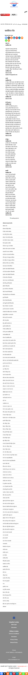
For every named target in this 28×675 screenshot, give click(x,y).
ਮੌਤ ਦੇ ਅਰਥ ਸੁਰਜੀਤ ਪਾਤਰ (8, 409)
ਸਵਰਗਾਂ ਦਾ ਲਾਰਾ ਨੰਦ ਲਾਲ (8, 389)
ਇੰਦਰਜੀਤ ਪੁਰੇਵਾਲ (6, 561)
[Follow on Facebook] (14, 618)
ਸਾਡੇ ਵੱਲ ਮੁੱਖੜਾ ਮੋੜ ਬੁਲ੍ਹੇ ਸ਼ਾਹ (8, 509)
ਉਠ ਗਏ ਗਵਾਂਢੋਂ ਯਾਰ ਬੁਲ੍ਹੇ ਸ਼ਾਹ (8, 529)
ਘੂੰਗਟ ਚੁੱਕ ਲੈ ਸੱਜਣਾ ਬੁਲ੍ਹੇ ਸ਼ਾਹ (8, 500)
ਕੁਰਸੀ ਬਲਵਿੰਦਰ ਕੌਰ (6, 326)
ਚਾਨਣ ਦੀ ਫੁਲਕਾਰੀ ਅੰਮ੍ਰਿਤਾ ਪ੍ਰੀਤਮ (9, 443)
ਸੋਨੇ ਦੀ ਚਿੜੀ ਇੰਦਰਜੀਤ (7, 300)
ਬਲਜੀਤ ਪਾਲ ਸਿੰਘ (6, 563)
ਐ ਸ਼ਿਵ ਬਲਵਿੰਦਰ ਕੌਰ (7, 329)
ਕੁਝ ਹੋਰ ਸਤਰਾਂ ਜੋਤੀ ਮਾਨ (7, 363)
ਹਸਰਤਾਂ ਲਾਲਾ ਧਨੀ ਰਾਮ (7, 475)
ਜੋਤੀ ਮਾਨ (4, 572)
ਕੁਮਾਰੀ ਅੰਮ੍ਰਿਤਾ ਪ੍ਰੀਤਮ (7, 420)
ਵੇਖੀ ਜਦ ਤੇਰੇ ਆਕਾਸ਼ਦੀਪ (7, 317)
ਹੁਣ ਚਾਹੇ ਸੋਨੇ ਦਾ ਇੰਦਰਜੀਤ (8, 288)
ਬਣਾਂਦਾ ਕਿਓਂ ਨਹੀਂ (6, 463)
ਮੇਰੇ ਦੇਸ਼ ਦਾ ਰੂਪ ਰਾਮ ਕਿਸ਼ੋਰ (8, 246)
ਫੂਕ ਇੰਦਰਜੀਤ (5, 297)
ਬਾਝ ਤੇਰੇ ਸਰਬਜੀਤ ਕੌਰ (7, 354)
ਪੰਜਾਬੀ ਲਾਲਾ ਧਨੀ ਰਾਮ (7, 472)
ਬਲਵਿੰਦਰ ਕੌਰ (5, 566)
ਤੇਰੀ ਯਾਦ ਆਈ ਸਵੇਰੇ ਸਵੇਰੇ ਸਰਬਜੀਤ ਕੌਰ (10, 360)
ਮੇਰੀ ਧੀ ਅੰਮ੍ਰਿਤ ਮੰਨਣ (6, 372)
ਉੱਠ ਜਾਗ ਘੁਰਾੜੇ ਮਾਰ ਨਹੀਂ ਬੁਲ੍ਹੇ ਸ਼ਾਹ (9, 603)
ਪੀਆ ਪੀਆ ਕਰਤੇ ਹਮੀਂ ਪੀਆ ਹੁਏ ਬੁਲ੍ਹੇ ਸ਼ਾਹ (10, 512)
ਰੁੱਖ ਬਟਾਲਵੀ (5, 538)
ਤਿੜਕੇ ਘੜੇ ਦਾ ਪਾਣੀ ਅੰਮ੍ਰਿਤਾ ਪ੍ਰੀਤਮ (9, 417)
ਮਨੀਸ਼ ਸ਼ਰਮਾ (5, 549)
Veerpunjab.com (22, 666)
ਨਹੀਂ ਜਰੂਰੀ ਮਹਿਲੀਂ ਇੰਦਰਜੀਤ (8, 303)
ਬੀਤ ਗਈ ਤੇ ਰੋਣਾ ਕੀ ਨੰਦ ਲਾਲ (8, 383)
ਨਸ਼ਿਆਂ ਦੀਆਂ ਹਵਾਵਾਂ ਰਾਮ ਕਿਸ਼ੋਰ (9, 248)
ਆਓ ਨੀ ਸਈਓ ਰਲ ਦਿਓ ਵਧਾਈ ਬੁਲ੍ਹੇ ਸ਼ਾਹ (10, 523)
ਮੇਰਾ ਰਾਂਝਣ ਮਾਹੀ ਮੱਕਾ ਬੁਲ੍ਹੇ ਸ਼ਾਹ (8, 503)
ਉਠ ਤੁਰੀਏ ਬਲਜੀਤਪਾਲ (7, 323)
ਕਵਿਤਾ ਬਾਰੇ (5, 226)
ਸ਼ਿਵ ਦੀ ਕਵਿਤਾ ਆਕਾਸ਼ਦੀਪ (8, 306)
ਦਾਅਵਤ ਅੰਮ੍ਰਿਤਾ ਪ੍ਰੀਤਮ (7, 435)
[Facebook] (6, 38)
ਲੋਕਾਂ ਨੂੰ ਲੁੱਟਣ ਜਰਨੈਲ (7, 243)
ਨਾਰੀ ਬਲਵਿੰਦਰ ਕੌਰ (6, 334)
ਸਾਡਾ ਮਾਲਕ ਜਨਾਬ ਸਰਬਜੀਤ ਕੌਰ (9, 357)
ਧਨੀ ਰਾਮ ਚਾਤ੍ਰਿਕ (6, 601)
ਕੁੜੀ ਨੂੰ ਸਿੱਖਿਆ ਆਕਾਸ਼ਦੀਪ (8, 314)
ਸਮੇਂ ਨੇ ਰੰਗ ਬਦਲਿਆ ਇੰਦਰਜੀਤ (9, 271)
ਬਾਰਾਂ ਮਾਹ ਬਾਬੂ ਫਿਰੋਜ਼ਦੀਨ (7, 457)
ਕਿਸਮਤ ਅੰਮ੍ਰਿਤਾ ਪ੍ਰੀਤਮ (7, 429)
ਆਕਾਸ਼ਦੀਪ (5, 543)
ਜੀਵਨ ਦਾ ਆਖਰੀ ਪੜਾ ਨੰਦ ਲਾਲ (9, 386)
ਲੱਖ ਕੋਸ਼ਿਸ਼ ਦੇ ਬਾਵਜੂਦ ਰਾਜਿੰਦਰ (8, 260)
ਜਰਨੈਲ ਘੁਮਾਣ (5, 552)
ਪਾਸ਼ (3, 583)
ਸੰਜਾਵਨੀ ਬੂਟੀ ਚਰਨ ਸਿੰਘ (7, 489)
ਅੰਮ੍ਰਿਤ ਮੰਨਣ (5, 575)
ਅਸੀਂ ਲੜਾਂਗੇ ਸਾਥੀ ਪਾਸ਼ (7, 397)
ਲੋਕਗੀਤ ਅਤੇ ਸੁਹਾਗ (6, 546)
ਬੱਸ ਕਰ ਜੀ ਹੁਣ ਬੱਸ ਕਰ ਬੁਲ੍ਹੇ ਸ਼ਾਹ (9, 521)
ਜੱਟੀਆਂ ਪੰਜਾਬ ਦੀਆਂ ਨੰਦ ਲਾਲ (8, 380)
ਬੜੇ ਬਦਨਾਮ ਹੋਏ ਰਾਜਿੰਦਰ (7, 266)
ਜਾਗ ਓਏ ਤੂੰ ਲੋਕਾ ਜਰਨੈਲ (7, 234)
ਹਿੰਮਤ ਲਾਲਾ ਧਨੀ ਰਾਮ (7, 466)
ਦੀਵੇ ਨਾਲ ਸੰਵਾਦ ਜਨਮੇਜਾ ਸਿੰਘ (8, 377)
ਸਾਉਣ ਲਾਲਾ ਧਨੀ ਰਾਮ (7, 480)
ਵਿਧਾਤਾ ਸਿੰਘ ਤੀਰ (6, 592)
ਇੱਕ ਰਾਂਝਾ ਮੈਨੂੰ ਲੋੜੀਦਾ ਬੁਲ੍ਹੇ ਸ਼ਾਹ (8, 526)
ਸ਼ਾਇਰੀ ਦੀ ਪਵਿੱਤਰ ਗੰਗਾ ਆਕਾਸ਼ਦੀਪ (10, 311)
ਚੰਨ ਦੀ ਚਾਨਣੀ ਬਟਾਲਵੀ (7, 532)
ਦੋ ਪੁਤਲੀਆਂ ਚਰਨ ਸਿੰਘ (7, 483)
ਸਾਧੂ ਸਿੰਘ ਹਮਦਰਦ (6, 589)
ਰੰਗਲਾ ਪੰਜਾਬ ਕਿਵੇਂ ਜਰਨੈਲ (8, 237)
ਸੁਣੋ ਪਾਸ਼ (4, 400)
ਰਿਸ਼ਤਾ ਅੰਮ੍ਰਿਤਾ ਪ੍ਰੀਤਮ (7, 426)
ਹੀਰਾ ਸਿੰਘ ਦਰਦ (6, 598)
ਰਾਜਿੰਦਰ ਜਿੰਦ (5, 558)
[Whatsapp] (6, 40)
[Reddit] (11, 38)
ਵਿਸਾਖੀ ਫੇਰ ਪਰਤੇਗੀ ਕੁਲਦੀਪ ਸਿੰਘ (9, 343)
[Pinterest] (17, 38)
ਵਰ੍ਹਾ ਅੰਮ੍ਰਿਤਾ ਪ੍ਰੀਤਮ (6, 440)
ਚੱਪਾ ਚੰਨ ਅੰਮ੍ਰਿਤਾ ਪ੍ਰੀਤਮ (7, 452)
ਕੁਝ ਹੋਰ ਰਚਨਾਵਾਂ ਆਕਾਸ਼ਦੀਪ (8, 309)
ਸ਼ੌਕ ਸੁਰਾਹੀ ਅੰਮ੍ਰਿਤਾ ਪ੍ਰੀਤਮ (7, 432)
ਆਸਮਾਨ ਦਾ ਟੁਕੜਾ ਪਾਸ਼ (7, 406)
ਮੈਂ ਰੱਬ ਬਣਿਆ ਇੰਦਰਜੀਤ (7, 277)
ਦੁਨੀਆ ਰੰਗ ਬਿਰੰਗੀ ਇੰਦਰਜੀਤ (8, 268)
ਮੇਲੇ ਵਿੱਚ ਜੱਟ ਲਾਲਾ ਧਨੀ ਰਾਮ (8, 478)
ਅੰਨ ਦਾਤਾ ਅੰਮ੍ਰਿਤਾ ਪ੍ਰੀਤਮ (7, 446)
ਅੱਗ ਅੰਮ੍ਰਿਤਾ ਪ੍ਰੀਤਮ (6, 423)
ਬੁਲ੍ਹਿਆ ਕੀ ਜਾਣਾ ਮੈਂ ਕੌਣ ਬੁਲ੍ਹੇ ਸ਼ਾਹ (9, 518)
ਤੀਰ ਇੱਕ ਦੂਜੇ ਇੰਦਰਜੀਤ (7, 283)
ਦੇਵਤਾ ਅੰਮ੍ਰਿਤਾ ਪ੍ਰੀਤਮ (6, 449)
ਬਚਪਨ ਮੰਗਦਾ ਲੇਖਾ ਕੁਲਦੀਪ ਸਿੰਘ (9, 340)
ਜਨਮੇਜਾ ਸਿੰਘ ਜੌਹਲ (6, 578)
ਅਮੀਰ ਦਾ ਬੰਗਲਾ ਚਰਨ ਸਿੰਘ (8, 492)
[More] (9, 40)
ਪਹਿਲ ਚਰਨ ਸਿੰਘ (6, 498)
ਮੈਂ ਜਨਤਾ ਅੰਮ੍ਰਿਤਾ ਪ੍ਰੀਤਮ (7, 415)
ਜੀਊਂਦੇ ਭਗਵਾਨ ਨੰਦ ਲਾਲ (7, 392)
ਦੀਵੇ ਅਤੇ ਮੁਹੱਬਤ (6, 320)
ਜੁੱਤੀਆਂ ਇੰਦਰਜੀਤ (6, 286)
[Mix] (22, 38)
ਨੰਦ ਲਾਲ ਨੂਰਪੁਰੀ (6, 581)
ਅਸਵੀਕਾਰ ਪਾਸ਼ (6, 403)
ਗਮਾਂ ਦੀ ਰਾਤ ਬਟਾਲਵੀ (7, 541)
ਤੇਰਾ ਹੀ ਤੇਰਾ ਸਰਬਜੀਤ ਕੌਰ (8, 352)
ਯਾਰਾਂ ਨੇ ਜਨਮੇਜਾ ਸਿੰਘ (7, 374)
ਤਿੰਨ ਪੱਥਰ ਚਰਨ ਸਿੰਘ (7, 495)
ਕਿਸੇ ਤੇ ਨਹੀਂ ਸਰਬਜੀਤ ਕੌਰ (8, 349)
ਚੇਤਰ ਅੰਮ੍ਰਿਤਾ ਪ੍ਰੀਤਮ (6, 437)
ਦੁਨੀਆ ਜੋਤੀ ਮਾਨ (6, 366)
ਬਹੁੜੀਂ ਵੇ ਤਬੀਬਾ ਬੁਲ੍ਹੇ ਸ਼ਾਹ (7, 515)
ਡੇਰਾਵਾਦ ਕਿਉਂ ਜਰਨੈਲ (7, 228)
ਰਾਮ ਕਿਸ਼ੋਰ (5, 555)
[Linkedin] (14, 38)
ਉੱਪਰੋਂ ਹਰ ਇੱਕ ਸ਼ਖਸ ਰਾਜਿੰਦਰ (8, 263)
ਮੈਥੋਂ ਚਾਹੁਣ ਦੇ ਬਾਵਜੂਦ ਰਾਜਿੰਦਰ (8, 257)
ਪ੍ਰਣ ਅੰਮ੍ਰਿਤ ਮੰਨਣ (6, 369)
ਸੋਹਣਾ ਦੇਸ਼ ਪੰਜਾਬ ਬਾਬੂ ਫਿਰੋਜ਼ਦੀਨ (9, 460)
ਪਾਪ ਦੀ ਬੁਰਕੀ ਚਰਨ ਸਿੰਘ (8, 486)
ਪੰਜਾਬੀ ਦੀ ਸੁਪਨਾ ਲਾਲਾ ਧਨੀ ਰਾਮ (9, 469)
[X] (9, 38)
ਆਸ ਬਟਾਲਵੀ (5, 535)
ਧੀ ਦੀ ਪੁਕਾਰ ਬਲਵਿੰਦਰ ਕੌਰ (8, 331)
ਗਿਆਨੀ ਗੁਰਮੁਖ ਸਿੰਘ (7, 595)
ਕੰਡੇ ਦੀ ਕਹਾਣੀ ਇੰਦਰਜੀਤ (7, 291)
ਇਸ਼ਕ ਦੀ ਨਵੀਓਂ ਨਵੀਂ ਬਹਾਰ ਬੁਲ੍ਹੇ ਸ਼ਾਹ (10, 506)
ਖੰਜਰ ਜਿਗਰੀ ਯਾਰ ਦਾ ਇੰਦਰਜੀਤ (9, 294)
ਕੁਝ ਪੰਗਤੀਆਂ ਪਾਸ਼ (6, 394)
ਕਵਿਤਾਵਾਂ (4, 606)
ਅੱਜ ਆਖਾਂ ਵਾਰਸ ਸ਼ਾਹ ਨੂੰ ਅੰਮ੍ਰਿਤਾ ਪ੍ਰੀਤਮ (10, 455)
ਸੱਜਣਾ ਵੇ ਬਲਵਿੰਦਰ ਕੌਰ (7, 337)
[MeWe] (19, 38)
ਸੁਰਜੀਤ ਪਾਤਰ (5, 586)
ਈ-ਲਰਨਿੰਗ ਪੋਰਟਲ (5, 15)
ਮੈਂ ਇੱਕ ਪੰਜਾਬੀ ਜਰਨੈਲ (7, 231)
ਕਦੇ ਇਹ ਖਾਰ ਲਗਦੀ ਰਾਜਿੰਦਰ (8, 254)
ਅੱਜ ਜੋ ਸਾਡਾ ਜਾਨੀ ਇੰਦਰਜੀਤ (8, 280)
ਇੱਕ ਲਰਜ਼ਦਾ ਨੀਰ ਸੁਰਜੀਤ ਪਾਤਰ (9, 412)
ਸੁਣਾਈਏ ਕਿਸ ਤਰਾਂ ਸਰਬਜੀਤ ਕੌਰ (9, 346)
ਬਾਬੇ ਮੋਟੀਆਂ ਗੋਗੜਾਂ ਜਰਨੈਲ (8, 240)
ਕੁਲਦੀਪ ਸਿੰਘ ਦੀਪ (6, 569)
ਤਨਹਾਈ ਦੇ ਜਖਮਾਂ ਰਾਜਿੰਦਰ (8, 251)
